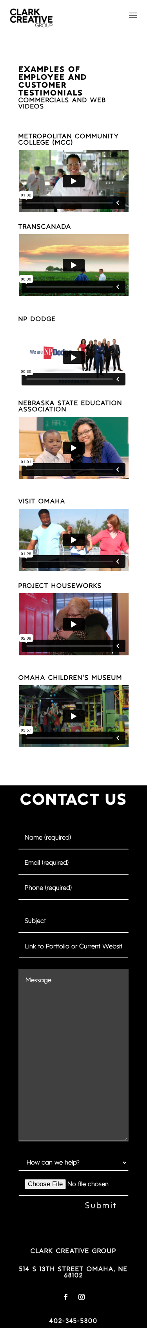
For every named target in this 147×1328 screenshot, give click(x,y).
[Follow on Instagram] (81, 1297)
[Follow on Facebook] (66, 1297)
